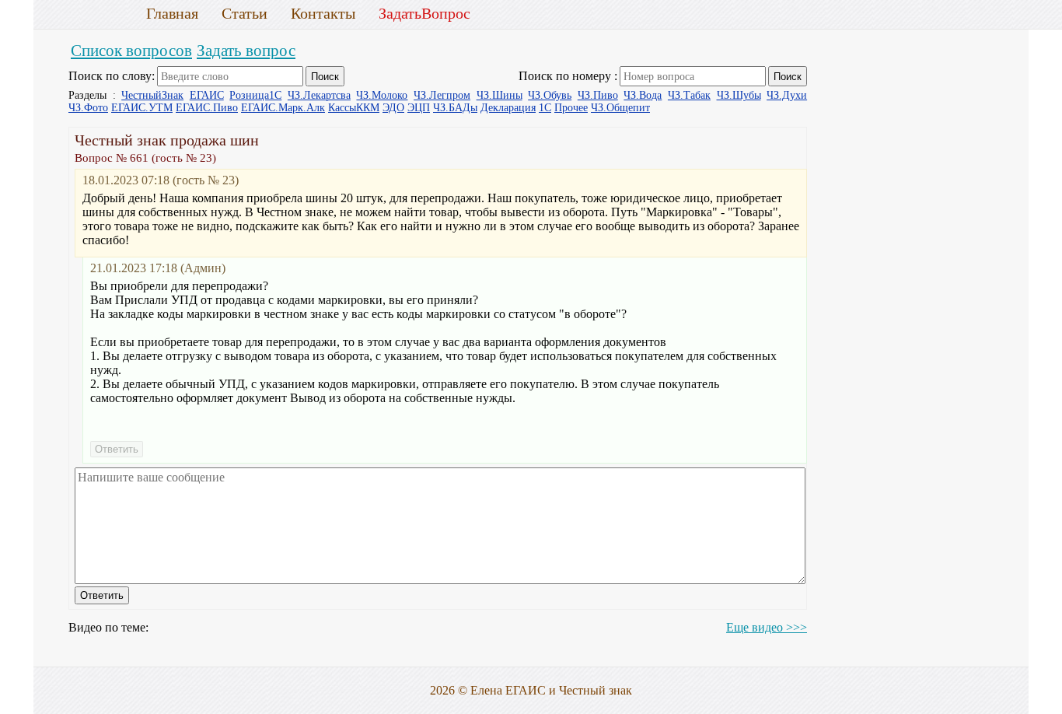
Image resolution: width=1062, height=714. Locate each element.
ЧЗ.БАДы (455, 108)
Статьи (244, 13)
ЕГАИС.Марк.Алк (283, 108)
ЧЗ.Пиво (598, 95)
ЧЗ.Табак (689, 95)
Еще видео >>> (766, 627)
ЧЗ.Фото (88, 108)
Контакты (323, 13)
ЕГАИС (207, 95)
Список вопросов (131, 50)
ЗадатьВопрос (424, 13)
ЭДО (393, 108)
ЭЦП (418, 108)
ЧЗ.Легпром (442, 95)
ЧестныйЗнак (152, 95)
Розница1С (255, 95)
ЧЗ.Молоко (381, 95)
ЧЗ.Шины (499, 95)
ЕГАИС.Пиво (207, 108)
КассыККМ (353, 108)
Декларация (508, 108)
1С (545, 108)
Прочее (571, 108)
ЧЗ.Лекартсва (319, 95)
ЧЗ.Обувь (549, 95)
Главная (172, 13)
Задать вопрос (246, 50)
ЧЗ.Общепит (620, 108)
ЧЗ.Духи (787, 95)
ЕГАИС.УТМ (142, 108)
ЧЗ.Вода (643, 95)
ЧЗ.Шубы (739, 95)
